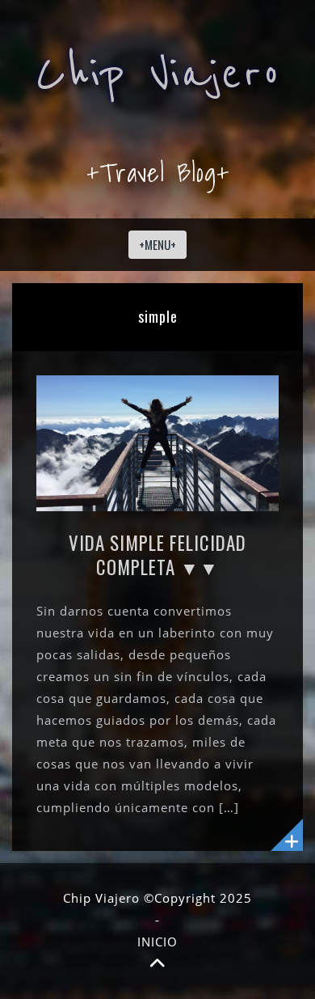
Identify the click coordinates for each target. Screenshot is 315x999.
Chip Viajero (158, 74)
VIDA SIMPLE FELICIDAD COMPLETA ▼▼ (157, 555)
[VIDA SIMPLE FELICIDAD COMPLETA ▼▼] (157, 442)
